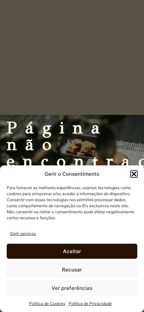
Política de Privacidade (90, 303)
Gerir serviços (23, 233)
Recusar (72, 269)
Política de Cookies (47, 303)
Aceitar (72, 251)
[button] (134, 174)
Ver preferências (72, 288)
